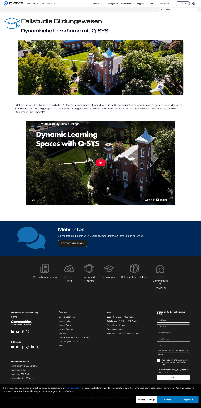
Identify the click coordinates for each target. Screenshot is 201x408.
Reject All (188, 399)
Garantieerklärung (115, 329)
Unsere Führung (66, 329)
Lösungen (111, 3)
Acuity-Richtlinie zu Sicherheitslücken (123, 333)
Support (140, 3)
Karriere (62, 333)
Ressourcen (126, 3)
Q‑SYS (14, 317)
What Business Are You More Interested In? (173, 351)
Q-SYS (118, 317)
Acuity (62, 345)
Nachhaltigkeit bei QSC (69, 341)
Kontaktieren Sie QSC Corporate (24, 366)
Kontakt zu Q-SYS (18, 370)
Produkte (96, 3)
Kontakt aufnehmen (72, 243)
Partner (153, 3)
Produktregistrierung (116, 325)
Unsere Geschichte (67, 317)
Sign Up (173, 377)
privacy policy (162, 372)
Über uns (162, 3)
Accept (167, 399)
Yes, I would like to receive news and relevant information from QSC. (175, 362)
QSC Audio (16, 343)
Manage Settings (146, 399)
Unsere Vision (65, 321)
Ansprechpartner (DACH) (22, 378)
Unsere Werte (65, 325)
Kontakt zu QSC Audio (20, 374)
